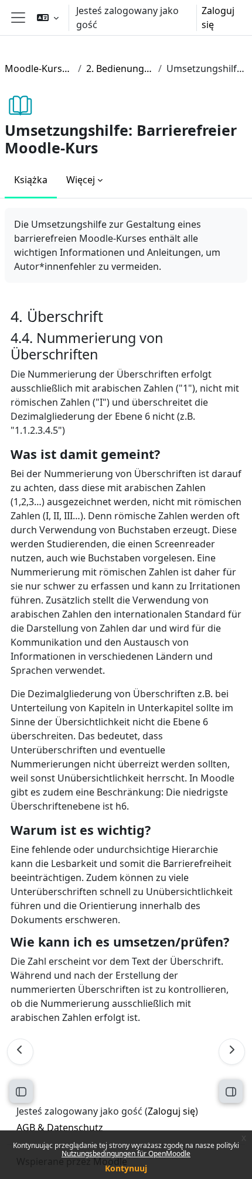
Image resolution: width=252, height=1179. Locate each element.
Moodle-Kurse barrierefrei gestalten (39, 68)
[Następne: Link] (232, 1052)
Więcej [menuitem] (80, 179)
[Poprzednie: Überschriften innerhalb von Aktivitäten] (20, 1052)
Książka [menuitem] (30, 179)
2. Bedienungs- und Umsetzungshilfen (120, 68)
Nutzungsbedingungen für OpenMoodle (126, 1154)
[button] (47, 17)
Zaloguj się (218, 17)
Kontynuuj (126, 1168)
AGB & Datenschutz (59, 1127)
